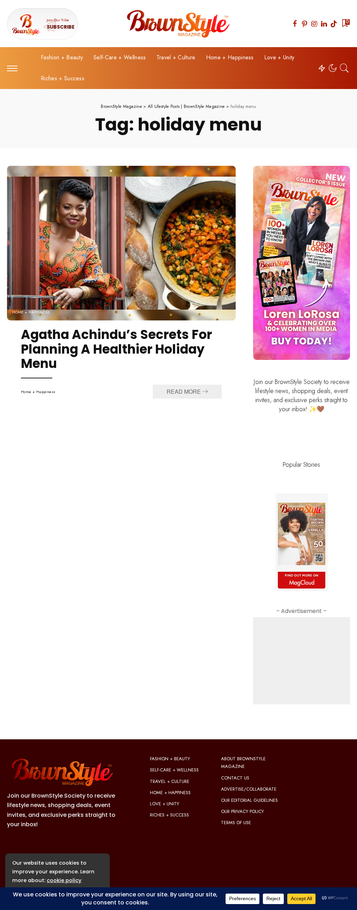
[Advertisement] (301, 660)
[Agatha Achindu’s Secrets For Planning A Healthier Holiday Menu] (121, 243)
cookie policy (64, 880)
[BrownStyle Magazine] (178, 23)
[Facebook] (295, 23)
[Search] (344, 68)
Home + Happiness (31, 312)
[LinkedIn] (324, 23)
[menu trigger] (15, 68)
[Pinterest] (305, 23)
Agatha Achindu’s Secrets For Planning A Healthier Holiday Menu (116, 349)
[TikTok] (334, 23)
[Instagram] (314, 23)
